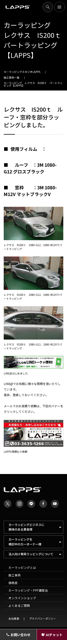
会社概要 (13, 618)
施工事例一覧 (11, 77)
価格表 (13, 582)
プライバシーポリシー (42, 618)
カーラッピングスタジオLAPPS (22, 72)
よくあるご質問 (19, 605)
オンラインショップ (22, 598)
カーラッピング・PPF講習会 (28, 590)
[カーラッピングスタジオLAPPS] (18, 7)
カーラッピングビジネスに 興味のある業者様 (26, 527)
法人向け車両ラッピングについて (31, 554)
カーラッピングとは (22, 567)
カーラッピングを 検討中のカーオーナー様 (25, 541)
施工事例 (14, 575)
